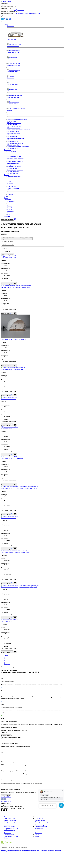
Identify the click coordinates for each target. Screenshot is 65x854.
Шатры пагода (11, 190)
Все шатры (10, 26)
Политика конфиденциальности (10, 850)
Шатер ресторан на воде (14, 128)
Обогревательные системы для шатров (18, 165)
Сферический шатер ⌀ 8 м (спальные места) (13, 339)
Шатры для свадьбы (13, 145)
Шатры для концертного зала (15, 138)
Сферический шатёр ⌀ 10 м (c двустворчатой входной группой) (19, 488)
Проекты (6, 175)
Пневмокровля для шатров (15, 170)
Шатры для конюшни (13, 140)
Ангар (9, 181)
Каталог (6, 24)
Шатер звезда (39, 828)
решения (10, 194)
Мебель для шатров (13, 163)
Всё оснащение (11, 151)
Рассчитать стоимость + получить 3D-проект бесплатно (9, 238)
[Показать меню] (1, 21)
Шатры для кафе (12, 136)
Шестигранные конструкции (43, 822)
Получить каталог (6, 735)
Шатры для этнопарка (13, 148)
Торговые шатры (12, 124)
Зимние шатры (11, 121)
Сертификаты (11, 207)
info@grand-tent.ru (19, 10)
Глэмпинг (7, 825)
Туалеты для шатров (13, 171)
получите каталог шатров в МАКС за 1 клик (25, 238)
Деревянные (11, 185)
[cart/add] (15, 283)
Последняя (7, 664)
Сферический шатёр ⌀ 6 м (8, 257)
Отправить (10, 254)
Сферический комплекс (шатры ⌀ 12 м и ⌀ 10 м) (15, 552)
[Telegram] (4, 800)
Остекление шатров (13, 168)
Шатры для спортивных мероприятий (18, 146)
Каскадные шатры (9, 826)
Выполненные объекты (14, 176)
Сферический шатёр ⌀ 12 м (8, 518)
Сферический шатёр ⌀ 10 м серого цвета (12, 458)
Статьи (6, 196)
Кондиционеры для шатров (15, 161)
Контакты (7, 216)
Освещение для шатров (14, 166)
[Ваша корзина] (15, 219)
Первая (6, 655)
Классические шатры (10, 820)
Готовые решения (12, 115)
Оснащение (7, 150)
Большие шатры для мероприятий (17, 119)
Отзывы (9, 209)
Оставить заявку (6, 795)
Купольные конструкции (11, 828)
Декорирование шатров (14, 160)
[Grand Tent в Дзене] (4, 810)
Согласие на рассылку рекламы (15, 852)
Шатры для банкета (13, 131)
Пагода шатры (39, 818)
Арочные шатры (9, 817)
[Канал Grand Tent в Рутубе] (6, 810)
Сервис (6, 198)
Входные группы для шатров (15, 158)
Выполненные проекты (11, 836)
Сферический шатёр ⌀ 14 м (8, 621)
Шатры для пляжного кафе (15, 143)
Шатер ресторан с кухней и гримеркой (18, 129)
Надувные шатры (40, 817)
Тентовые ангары (40, 820)
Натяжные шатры (40, 825)
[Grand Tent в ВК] (2, 810)
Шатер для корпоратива (14, 126)
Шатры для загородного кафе (15, 135)
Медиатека (10, 211)
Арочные (10, 183)
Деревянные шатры (9, 818)
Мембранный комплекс (14, 123)
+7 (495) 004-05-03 (19, 13)
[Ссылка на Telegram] (2, 19)
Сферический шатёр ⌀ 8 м (8, 399)
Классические (11, 186)
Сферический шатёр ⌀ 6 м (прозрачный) (12, 369)
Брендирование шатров (14, 156)
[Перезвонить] (2, 800)
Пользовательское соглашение (33, 852)
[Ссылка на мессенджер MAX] (4, 19)
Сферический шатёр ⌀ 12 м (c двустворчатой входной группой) (19, 587)
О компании (7, 199)
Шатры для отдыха (12, 141)
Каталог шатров (5, 813)
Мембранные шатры (10, 822)
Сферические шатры (13, 188)
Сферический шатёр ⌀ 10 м (8, 428)
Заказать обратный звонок (32, 13)
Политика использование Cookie (29, 850)
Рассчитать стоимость (7, 219)
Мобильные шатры (9, 830)
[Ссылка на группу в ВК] (7, 19)
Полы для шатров (12, 173)
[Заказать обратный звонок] (9, 19)
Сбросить (3, 254)
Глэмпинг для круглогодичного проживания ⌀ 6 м (15, 287)
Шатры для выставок (13, 133)
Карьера (9, 206)
